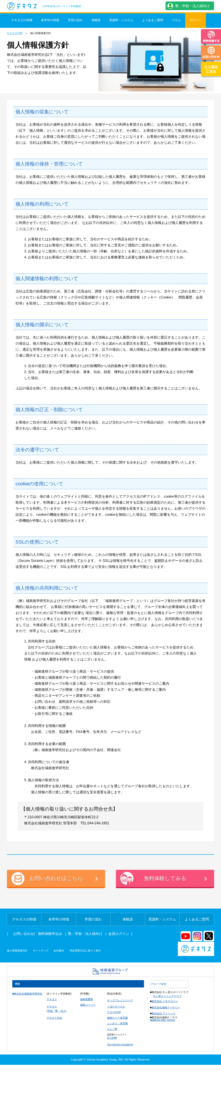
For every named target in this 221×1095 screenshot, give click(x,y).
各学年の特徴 (50, 20)
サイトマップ (40, 950)
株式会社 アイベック (163, 1013)
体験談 (96, 20)
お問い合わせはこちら (56, 878)
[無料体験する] (211, 37)
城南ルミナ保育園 (117, 1017)
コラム (176, 20)
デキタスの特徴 (21, 20)
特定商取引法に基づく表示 (85, 950)
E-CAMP (112, 1037)
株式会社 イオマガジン (165, 1001)
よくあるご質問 (152, 20)
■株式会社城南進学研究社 (27, 993)
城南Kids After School (162, 1020)
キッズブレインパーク (120, 1000)
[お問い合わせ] (211, 53)
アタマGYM (114, 1012)
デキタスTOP (14, 33)
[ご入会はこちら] (211, 69)
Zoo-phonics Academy (120, 1044)
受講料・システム (121, 20)
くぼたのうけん (116, 1006)
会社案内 (59, 950)
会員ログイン (118, 934)
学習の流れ (75, 20)
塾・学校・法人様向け (192, 6)
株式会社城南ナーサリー (166, 1007)
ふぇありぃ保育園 (117, 1023)
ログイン (195, 20)
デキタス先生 (54, 1017)
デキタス (52, 999)
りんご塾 (112, 1029)
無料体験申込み (50, 934)
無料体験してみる (165, 878)
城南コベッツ (88, 1004)
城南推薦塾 (86, 999)
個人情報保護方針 (17, 950)
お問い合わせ (23, 934)
